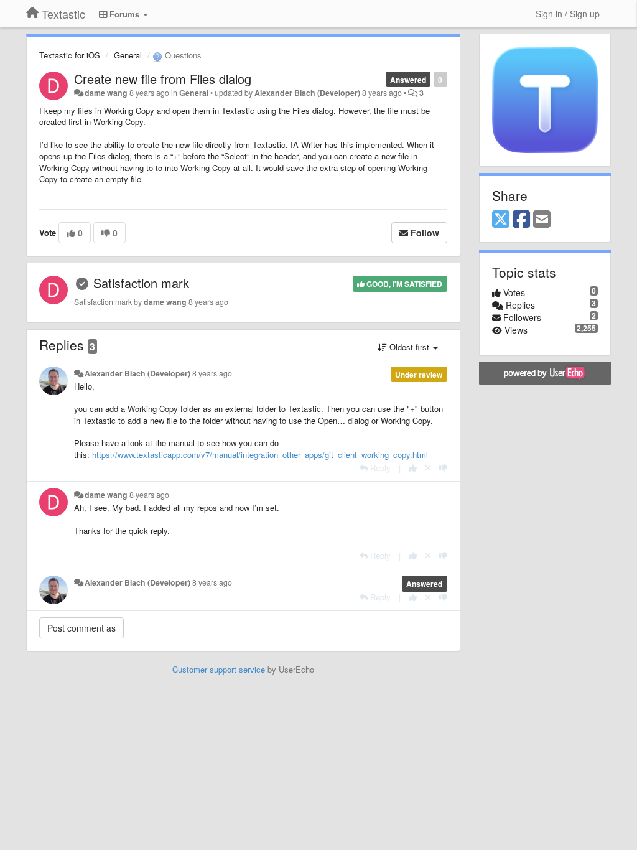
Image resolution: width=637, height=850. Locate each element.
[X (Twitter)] (500, 219)
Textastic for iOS (69, 55)
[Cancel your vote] (428, 468)
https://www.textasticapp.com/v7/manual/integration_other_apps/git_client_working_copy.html (260, 454)
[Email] (542, 219)
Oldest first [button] (409, 347)
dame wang (106, 92)
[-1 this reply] (443, 468)
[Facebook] (521, 219)
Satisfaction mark (141, 283)
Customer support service (218, 669)
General (128, 55)
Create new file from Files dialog (162, 79)
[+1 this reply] (413, 468)
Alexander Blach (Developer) (307, 92)
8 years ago (212, 373)
